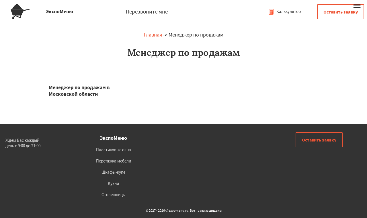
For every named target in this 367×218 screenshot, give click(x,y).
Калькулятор (288, 11)
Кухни (113, 183)
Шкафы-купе (113, 172)
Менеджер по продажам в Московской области (79, 90)
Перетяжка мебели (113, 161)
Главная (153, 34)
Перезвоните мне (147, 11)
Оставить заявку (340, 12)
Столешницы (113, 194)
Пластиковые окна (113, 149)
